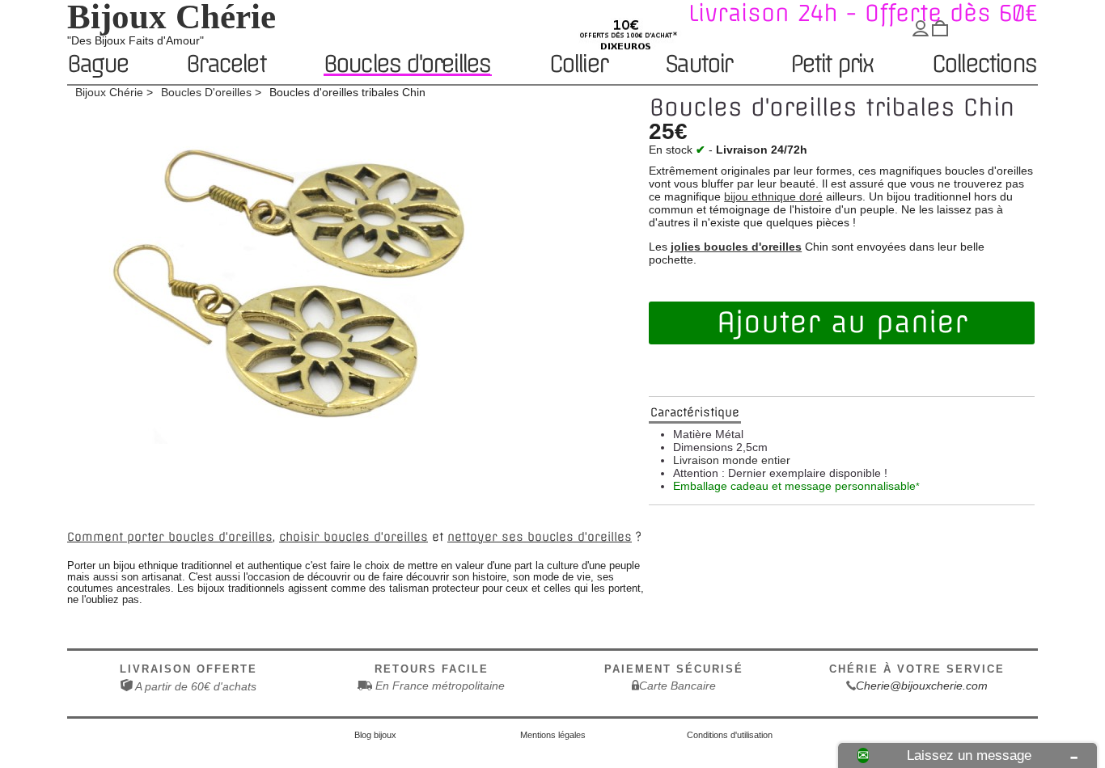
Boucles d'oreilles (407, 64)
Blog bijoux (375, 735)
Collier (578, 65)
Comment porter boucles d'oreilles (170, 537)
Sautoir (698, 65)
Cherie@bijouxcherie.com (922, 685)
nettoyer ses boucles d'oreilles (539, 537)
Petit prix (832, 65)
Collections (984, 65)
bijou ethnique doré (773, 196)
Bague (97, 65)
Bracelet (225, 65)
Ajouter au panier (842, 323)
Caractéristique (694, 412)
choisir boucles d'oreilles (353, 537)
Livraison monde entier (731, 460)
